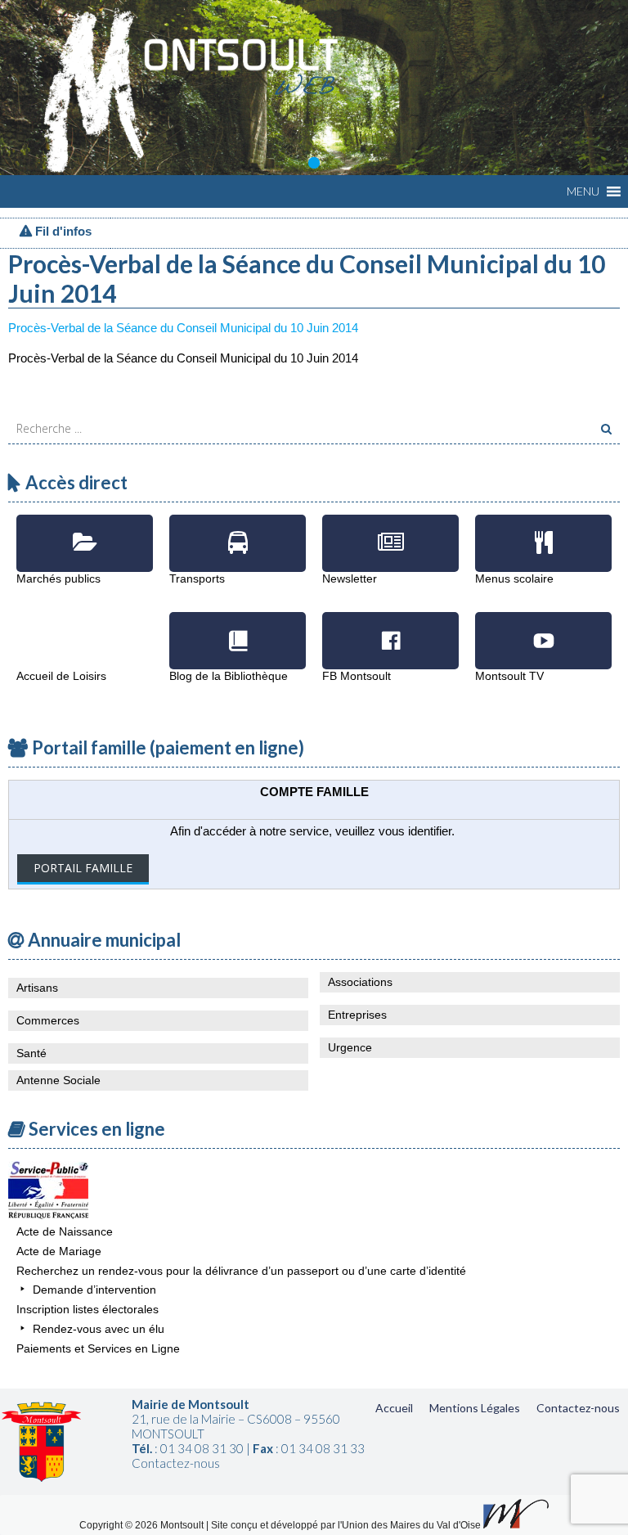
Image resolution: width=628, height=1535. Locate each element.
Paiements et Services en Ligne (98, 1348)
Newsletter (390, 531)
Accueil (394, 1408)
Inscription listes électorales (87, 1309)
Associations (360, 981)
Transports (237, 531)
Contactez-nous (578, 1408)
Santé (31, 1053)
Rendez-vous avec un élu (98, 1328)
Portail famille (83, 868)
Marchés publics (84, 531)
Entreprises (357, 1014)
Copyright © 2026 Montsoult (142, 1525)
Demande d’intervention (94, 1289)
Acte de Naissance (64, 1231)
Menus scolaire (543, 531)
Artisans (37, 987)
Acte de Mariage (58, 1251)
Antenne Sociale (58, 1080)
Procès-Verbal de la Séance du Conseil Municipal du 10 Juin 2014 (183, 328)
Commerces (47, 1020)
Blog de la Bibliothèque (237, 628)
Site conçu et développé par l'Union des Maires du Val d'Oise (346, 1525)
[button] (583, 191)
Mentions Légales (474, 1408)
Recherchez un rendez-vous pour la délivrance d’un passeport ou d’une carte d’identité (241, 1270)
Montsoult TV (543, 628)
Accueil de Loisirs (84, 628)
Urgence (350, 1047)
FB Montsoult (390, 628)
